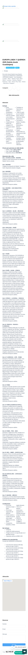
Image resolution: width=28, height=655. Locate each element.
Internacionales (10, 67)
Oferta (17, 67)
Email (4, 629)
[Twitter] (14, 87)
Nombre (5, 624)
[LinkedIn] (18, 88)
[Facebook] (9, 88)
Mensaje (5, 634)
